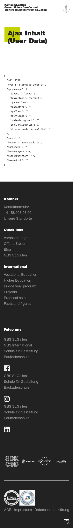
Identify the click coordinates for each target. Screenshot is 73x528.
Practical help (15, 298)
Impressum (23, 509)
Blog (7, 249)
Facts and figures (17, 303)
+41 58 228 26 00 (17, 212)
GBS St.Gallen (15, 255)
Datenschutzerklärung (51, 509)
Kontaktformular (16, 207)
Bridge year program (20, 286)
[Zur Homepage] (25, 8)
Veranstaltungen (16, 238)
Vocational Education (20, 274)
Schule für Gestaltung (21, 351)
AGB (7, 509)
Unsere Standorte (18, 218)
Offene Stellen (15, 243)
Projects (10, 292)
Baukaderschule (16, 357)
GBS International (18, 345)
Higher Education (17, 280)
